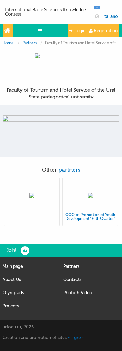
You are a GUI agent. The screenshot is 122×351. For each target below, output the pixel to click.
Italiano (110, 16)
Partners (30, 43)
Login (79, 31)
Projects (11, 306)
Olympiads (13, 292)
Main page (13, 266)
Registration (105, 31)
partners (69, 170)
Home (8, 43)
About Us (12, 279)
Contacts (72, 279)
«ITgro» (76, 337)
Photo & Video (77, 292)
